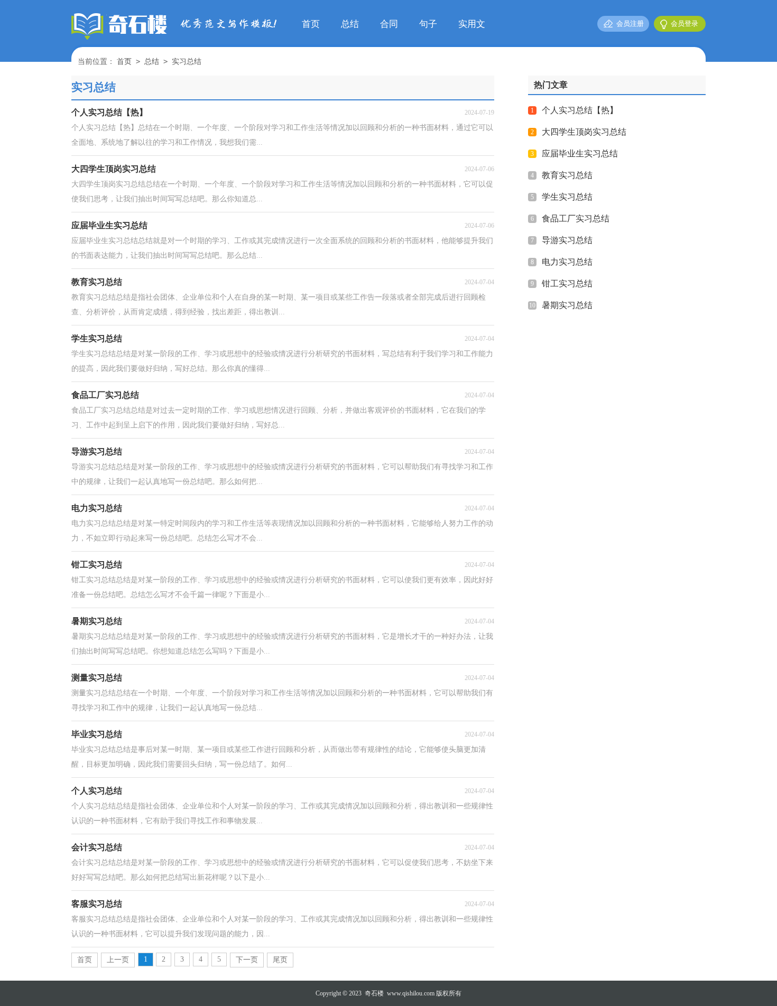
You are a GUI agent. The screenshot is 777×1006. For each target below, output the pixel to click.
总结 (350, 24)
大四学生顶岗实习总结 (584, 131)
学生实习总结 (567, 196)
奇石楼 (374, 993)
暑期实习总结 (567, 305)
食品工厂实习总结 (575, 218)
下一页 (247, 960)
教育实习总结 (567, 175)
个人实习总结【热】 (580, 110)
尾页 (280, 960)
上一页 (118, 960)
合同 (389, 24)
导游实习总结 (567, 240)
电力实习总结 (567, 261)
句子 (428, 24)
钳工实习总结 (567, 283)
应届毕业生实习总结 (580, 153)
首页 (311, 24)
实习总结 (186, 62)
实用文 (471, 24)
